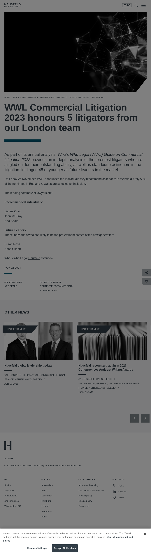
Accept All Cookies (65, 548)
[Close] (145, 534)
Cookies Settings (37, 548)
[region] (75, 541)
